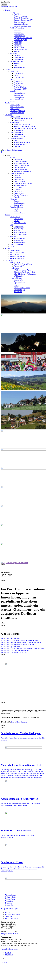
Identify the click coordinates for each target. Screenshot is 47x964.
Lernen (12, 246)
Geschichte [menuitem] (18, 14)
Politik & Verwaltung (17, 173)
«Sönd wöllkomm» (16, 278)
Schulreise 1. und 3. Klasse (16, 830)
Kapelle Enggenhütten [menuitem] (17, 111)
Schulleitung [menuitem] (18, 83)
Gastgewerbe (18, 205)
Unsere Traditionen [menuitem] (16, 138)
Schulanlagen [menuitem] (18, 73)
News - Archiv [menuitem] (19, 48)
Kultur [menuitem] (16, 65)
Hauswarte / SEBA (20, 234)
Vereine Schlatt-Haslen (22, 288)
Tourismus (8, 260)
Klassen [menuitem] (16, 75)
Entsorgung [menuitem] (18, 42)
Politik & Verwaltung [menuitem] (17, 28)
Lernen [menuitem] (12, 101)
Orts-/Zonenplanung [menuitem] (21, 24)
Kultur (16, 211)
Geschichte (18, 160)
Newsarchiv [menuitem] (18, 146)
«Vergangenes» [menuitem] (19, 97)
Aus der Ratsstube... (21, 195)
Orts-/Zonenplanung (21, 169)
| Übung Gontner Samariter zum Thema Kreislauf (22, 648)
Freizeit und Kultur (16, 207)
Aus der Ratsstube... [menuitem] (21, 50)
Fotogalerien (18, 240)
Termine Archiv (15, 250)
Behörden (17, 177)
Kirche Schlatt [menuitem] (14, 109)
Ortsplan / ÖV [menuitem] (19, 121)
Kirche (7, 248)
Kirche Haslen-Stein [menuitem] (17, 107)
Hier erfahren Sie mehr (19, 722)
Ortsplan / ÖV (19, 266)
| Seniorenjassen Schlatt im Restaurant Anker (21, 642)
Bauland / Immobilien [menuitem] (21, 18)
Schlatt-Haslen (15, 262)
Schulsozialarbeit (20, 232)
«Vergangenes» (19, 242)
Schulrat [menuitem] (17, 85)
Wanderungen (14, 268)
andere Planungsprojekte (22, 171)
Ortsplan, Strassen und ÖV (23, 165)
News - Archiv (19, 193)
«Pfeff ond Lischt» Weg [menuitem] (22, 124)
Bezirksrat (17, 175)
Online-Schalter (19, 181)
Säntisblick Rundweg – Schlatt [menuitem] (24, 126)
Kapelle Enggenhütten (17, 256)
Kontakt (17, 197)
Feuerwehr (17, 189)
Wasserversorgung (20, 185)
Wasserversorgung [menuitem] (20, 40)
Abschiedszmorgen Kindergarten (19, 798)
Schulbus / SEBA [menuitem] (20, 77)
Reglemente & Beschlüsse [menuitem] (23, 38)
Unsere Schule (15, 217)
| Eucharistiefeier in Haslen (15, 652)
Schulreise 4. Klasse (12, 862)
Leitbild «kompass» (21, 161)
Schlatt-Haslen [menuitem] (15, 117)
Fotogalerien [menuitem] (18, 95)
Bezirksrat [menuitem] (17, 30)
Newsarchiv (18, 292)
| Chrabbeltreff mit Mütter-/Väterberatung (19, 640)
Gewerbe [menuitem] (17, 55)
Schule (7, 215)
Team (11, 225)
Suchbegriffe (5, 2)
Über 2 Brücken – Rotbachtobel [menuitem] (25, 128)
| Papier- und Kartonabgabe (15, 650)
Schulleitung (18, 229)
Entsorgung (18, 187)
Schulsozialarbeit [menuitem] (20, 87)
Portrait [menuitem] (12, 12)
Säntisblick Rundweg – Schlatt (24, 272)
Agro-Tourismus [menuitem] (19, 136)
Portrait (12, 158)
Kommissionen (19, 179)
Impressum (9, 955)
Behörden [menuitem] (17, 32)
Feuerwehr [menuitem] (17, 44)
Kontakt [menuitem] (17, 51)
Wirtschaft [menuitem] (13, 53)
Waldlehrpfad (18, 276)
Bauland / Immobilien (21, 163)
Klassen (16, 221)
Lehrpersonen (19, 227)
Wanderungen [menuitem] (14, 122)
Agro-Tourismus (19, 282)
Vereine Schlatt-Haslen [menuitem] (22, 142)
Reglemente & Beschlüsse (23, 183)
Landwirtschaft (19, 203)
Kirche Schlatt (14, 254)
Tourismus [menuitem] (8, 115)
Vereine (16, 209)
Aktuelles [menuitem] (13, 91)
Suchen (4, 4)
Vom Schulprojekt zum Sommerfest (21, 764)
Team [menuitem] (11, 79)
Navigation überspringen (9, 6)
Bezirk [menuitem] (7, 10)
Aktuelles (13, 236)
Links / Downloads (16, 244)
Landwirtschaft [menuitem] (19, 57)
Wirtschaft (13, 199)
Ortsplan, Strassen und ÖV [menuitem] (23, 20)
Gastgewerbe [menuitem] (18, 59)
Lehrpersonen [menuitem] (19, 81)
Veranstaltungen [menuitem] (19, 67)
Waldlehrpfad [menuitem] (18, 130)
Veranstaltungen (19, 213)
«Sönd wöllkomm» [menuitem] (16, 132)
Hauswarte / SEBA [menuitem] (20, 89)
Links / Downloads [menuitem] (16, 99)
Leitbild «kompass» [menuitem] (21, 16)
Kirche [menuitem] (7, 103)
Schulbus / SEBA (20, 223)
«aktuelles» (18, 191)
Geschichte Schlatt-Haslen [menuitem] (23, 119)
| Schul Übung (10, 638)
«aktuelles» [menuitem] (18, 46)
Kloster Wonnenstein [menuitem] (17, 113)
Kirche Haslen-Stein (17, 252)
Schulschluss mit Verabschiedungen (21, 733)
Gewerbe (17, 201)
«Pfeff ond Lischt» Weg (22, 270)
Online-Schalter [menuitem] (19, 36)
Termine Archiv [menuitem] (15, 105)
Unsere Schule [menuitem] (15, 71)
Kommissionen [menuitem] (19, 34)
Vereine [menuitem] (16, 63)
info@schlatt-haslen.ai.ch (9, 934)
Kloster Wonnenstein (17, 258)
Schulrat (17, 231)
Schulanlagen (18, 219)
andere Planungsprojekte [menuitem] (22, 26)
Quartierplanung (19, 167)
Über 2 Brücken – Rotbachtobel (25, 274)
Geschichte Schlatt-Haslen (23, 264)
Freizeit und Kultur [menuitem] (16, 61)
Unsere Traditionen (16, 284)
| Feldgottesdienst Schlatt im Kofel (17, 644)
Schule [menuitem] (7, 69)
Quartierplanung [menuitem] (19, 22)
